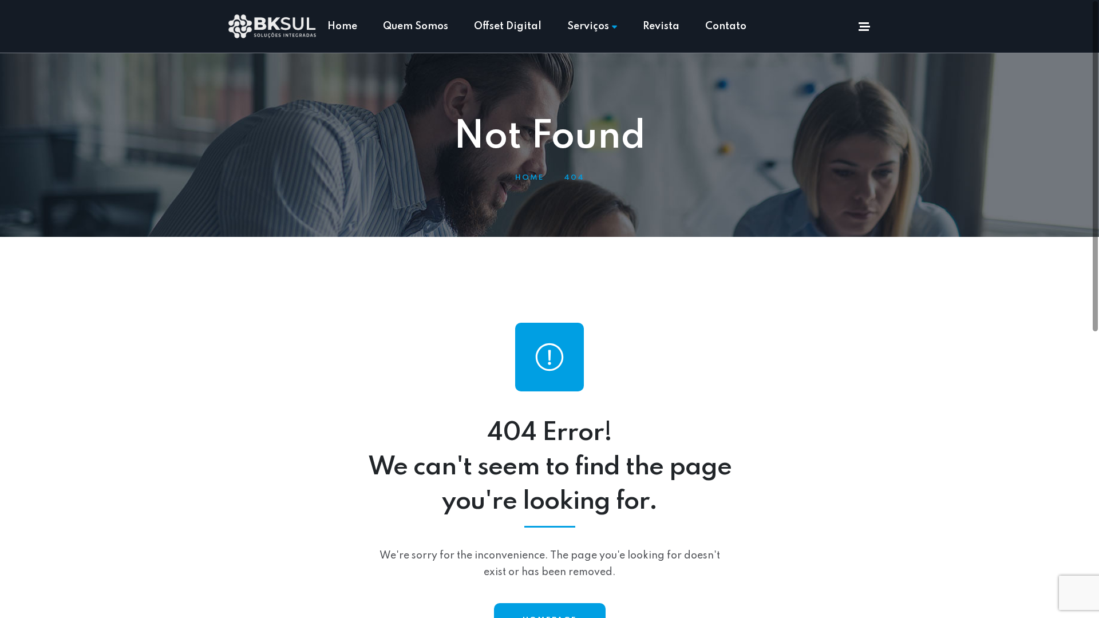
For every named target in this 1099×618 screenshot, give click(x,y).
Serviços (588, 26)
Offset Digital (507, 26)
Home (342, 26)
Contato (725, 26)
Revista (661, 26)
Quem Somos (415, 26)
